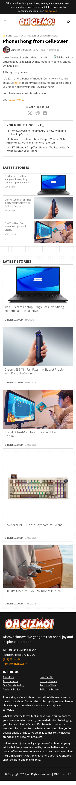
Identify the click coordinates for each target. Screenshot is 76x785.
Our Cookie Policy (13, 685)
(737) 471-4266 (12, 659)
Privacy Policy (48, 681)
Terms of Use (48, 685)
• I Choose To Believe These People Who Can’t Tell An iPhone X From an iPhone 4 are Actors (37, 140)
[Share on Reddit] (37, 113)
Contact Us (46, 677)
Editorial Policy (49, 689)
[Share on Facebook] (45, 113)
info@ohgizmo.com (15, 663)
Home (9, 35)
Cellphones (20, 35)
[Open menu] (5, 22)
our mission (51, 10)
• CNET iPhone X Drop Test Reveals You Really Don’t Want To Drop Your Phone (38, 149)
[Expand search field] (68, 22)
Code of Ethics (11, 689)
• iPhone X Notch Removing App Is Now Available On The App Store (36, 132)
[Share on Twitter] (30, 113)
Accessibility (10, 681)
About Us (8, 677)
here (17, 82)
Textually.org (15, 99)
